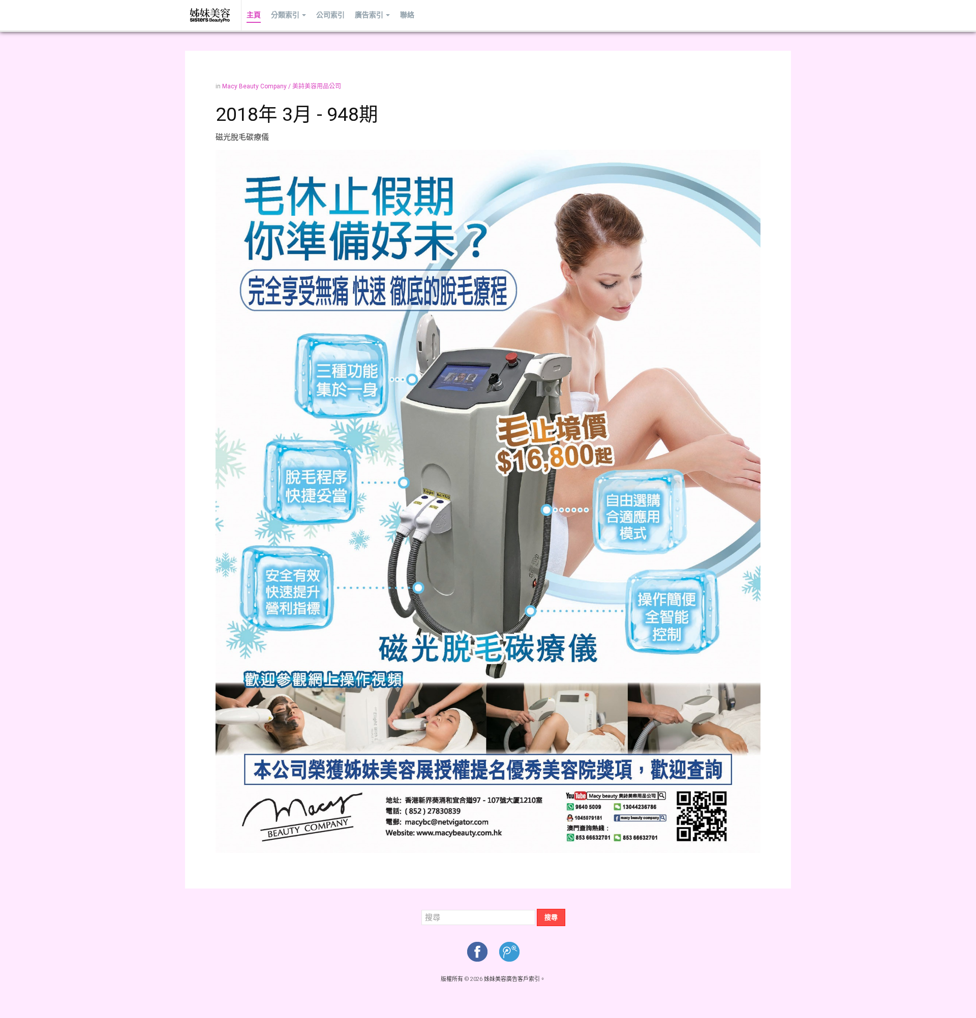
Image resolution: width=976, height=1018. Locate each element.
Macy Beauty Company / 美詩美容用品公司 (281, 86)
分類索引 (285, 15)
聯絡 (407, 15)
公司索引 (330, 15)
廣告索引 (369, 15)
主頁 (254, 15)
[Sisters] (210, 15)
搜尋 (551, 917)
